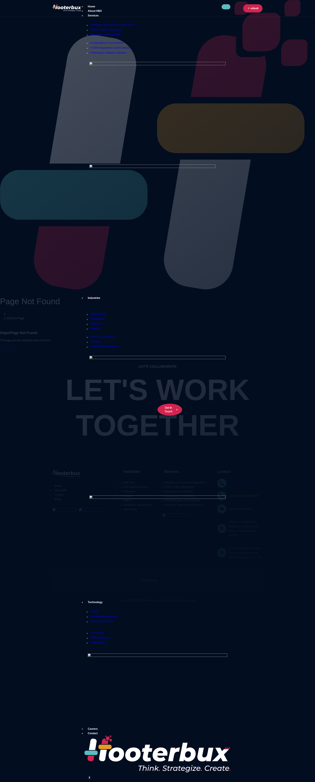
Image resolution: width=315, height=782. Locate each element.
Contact (93, 733)
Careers (93, 728)
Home (91, 6)
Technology (95, 602)
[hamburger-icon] (226, 7)
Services (93, 15)
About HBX (95, 11)
